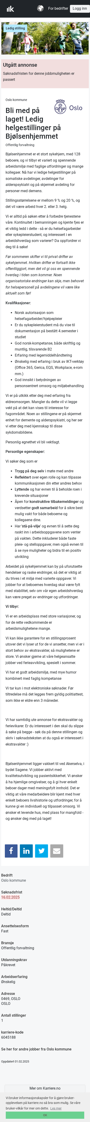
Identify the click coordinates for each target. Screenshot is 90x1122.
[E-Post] (56, 851)
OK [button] (45, 1115)
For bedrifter (58, 8)
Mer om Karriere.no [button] (45, 1088)
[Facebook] (11, 851)
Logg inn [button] (80, 8)
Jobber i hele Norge (29, 9)
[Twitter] (41, 851)
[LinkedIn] (26, 851)
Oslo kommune (13, 880)
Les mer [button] (56, 1108)
